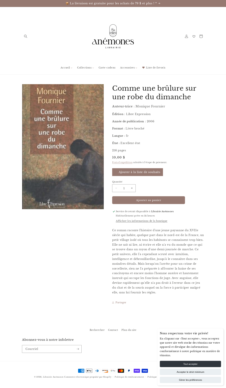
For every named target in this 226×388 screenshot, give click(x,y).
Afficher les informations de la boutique (141, 220)
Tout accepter (190, 364)
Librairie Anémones (53, 377)
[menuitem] (66, 67)
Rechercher (97, 329)
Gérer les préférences (190, 380)
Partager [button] (120, 302)
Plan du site (128, 329)
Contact (113, 329)
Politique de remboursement (129, 377)
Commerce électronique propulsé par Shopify (87, 377)
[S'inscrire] (77, 349)
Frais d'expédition (122, 162)
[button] (25, 36)
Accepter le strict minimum (190, 372)
